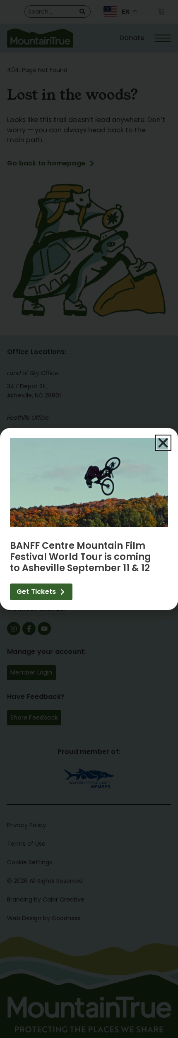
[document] (89, 519)
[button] (163, 443)
